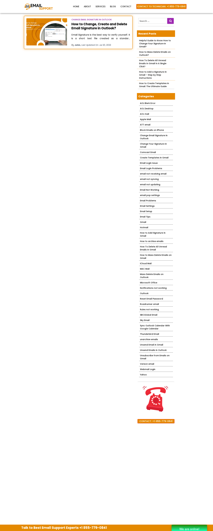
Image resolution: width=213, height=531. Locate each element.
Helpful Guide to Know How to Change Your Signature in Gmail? (155, 43)
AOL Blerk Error (147, 103)
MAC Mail (145, 268)
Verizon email (147, 363)
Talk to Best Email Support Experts (64, 527)
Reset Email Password (151, 298)
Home (76, 6)
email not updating (150, 184)
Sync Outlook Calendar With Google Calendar (155, 327)
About (87, 6)
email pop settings (150, 195)
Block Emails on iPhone (152, 130)
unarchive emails (149, 339)
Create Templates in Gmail (154, 157)
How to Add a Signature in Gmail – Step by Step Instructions (153, 74)
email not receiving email (153, 173)
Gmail (143, 222)
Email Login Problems (151, 168)
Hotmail (144, 227)
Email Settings (147, 206)
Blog (113, 6)
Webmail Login (147, 369)
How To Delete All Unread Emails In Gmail (153, 248)
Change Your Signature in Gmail (153, 145)
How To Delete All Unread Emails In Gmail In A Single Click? (152, 63)
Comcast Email (148, 152)
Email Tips (145, 216)
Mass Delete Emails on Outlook (151, 276)
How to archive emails (151, 241)
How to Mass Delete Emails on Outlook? (155, 53)
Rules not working (149, 309)
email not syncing (149, 179)
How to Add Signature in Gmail (152, 234)
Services (100, 6)
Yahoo (143, 374)
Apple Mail (145, 119)
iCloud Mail (146, 263)
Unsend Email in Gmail (151, 344)
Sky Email (145, 320)
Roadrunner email (149, 304)
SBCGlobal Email (148, 314)
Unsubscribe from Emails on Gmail (155, 357)
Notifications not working (153, 288)
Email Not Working (149, 189)
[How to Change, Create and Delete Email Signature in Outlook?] (46, 31)
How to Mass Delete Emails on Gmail (156, 257)
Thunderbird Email (149, 334)
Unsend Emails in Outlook (153, 350)
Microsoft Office (148, 282)
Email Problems (148, 200)
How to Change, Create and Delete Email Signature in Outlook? (99, 26)
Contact (125, 6)
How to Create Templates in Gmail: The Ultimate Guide (154, 85)
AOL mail (144, 114)
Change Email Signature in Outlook (91, 19)
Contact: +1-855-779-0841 (156, 421)
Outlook (144, 293)
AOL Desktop (146, 108)
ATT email (145, 124)
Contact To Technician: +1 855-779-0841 (161, 6)
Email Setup (146, 211)
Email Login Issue (149, 163)
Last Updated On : (96, 45)
